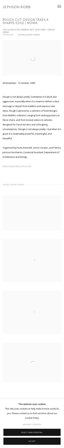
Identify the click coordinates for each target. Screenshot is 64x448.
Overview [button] (8, 35)
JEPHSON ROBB (17, 7)
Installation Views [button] (29, 35)
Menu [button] (58, 6)
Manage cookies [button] (32, 424)
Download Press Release (17, 166)
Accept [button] (32, 441)
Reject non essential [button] (32, 432)
